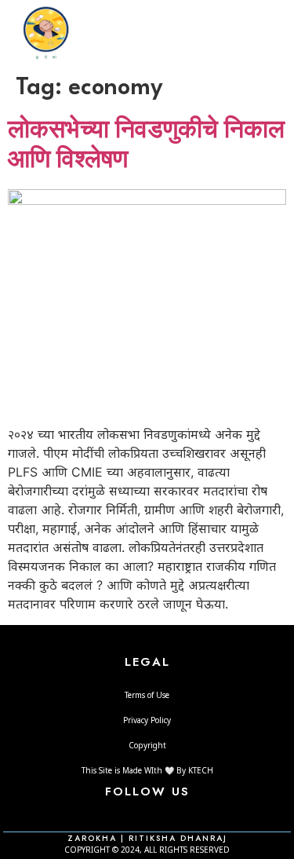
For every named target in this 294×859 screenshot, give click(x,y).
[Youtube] (189, 814)
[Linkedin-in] (168, 814)
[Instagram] (146, 814)
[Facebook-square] (104, 814)
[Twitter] (125, 814)
